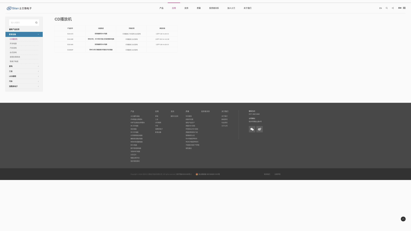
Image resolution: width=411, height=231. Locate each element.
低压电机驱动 (135, 161)
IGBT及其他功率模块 (138, 122)
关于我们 (225, 111)
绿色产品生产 (190, 122)
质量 (187, 111)
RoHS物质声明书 (191, 138)
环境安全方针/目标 (192, 129)
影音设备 (12, 34)
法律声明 (277, 174)
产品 (132, 111)
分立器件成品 (135, 116)
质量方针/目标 (190, 126)
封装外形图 (189, 119)
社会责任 (225, 122)
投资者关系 (205, 111)
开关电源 (13, 43)
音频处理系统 (15, 57)
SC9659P (70, 50)
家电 (11, 66)
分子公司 (225, 126)
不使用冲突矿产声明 (192, 145)
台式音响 (13, 52)
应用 (157, 111)
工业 (11, 71)
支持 (172, 111)
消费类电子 (13, 86)
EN (380, 8)
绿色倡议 (189, 148)
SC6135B (70, 39)
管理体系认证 (190, 135)
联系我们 (267, 174)
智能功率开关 (135, 158)
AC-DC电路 (134, 126)
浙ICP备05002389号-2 (183, 174)
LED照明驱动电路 (136, 135)
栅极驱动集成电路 (137, 138)
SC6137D (70, 34)
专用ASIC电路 (135, 151)
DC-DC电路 (134, 132)
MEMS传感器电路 (137, 142)
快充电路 (134, 129)
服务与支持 (174, 116)
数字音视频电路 (136, 148)
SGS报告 (189, 116)
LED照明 (12, 76)
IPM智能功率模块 (136, 119)
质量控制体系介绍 (192, 132)
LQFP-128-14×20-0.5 (162, 34)
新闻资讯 (225, 119)
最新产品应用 (14, 29)
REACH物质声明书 (192, 142)
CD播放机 (13, 39)
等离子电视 (14, 61)
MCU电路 (134, 145)
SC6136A (70, 44)
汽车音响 (13, 48)
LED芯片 (133, 154)
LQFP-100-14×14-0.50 (162, 39)
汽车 (11, 81)
